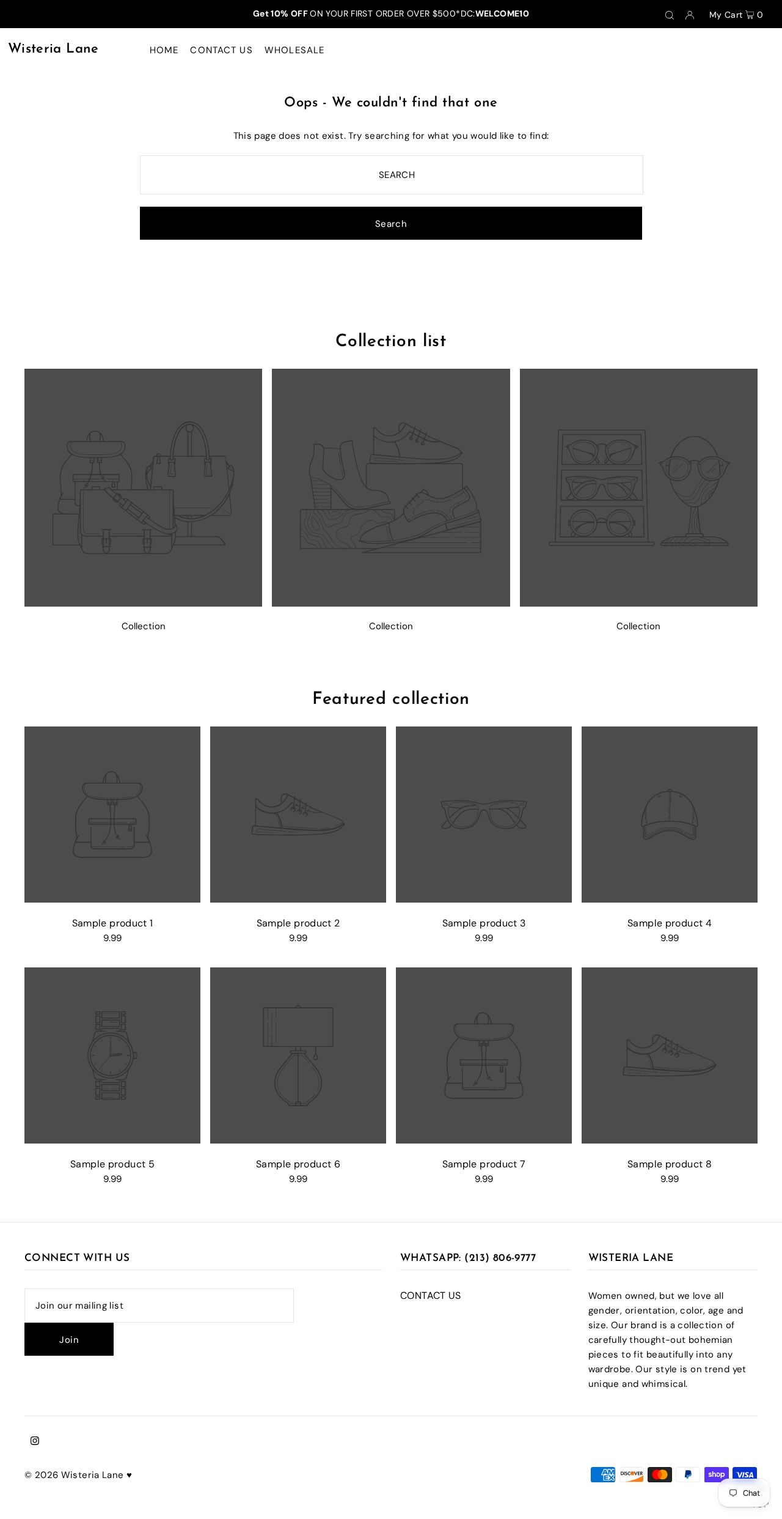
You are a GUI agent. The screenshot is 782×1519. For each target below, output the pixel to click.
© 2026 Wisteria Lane (75, 1475)
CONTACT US (430, 1295)
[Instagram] (35, 1442)
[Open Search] (669, 14)
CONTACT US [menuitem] (221, 50)
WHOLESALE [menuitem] (294, 50)
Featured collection (391, 699)
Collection (144, 626)
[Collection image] (143, 603)
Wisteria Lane (53, 49)
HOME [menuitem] (164, 50)
